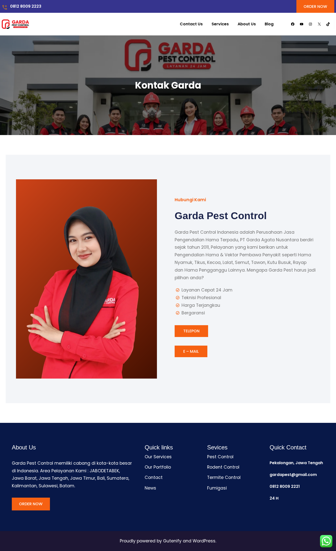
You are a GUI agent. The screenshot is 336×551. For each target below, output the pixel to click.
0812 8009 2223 (25, 6)
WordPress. (204, 541)
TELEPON (191, 331)
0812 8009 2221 (285, 486)
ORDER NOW (315, 6)
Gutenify (173, 541)
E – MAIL (191, 351)
